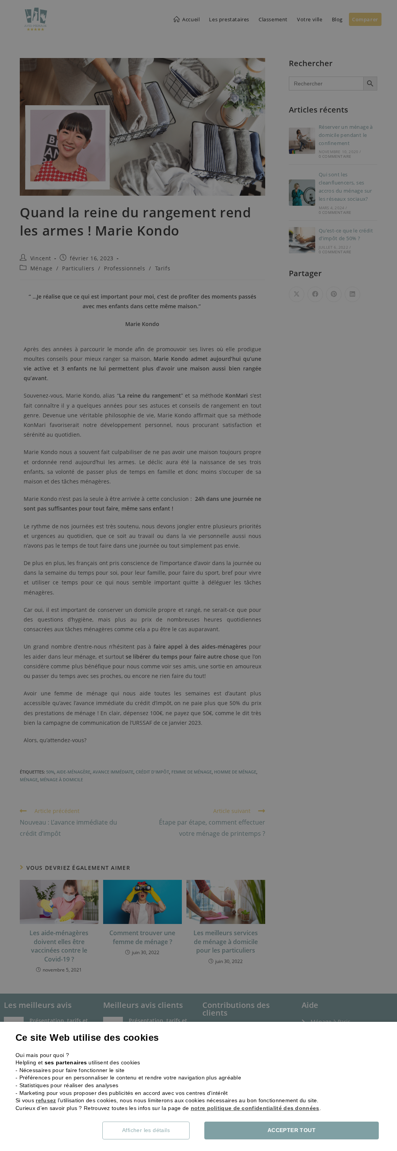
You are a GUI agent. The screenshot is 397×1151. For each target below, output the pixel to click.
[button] (151, 1130)
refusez (46, 1100)
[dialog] (198, 575)
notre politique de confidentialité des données (255, 1108)
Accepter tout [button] (292, 1130)
